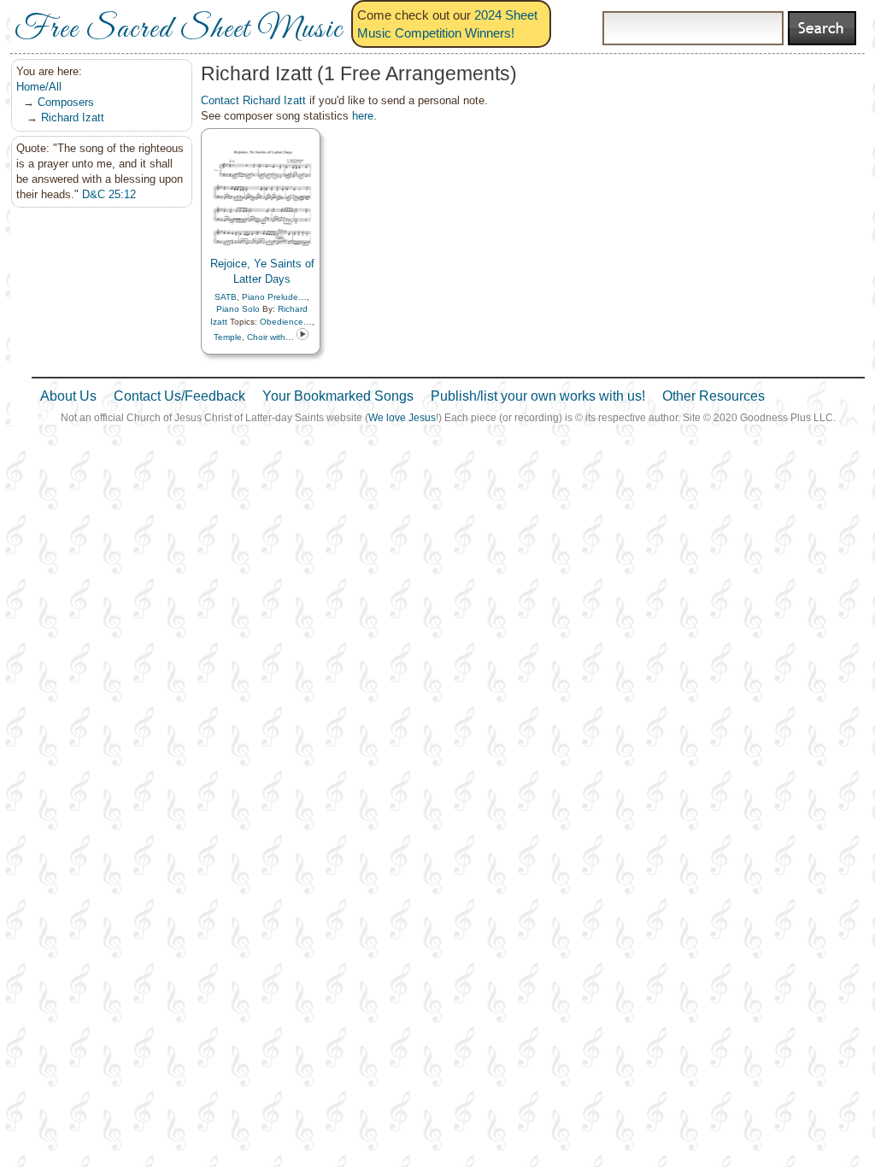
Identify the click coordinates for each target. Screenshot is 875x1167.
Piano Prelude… (274, 297)
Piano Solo (238, 309)
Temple (228, 337)
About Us (68, 396)
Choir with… (270, 337)
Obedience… (286, 321)
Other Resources (713, 396)
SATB (225, 297)
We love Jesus (402, 418)
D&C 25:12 (109, 194)
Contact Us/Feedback (179, 396)
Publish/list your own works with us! (538, 396)
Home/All (39, 86)
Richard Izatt (72, 117)
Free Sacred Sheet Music (179, 30)
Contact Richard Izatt (253, 100)
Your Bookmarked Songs (338, 396)
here (362, 115)
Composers (66, 102)
